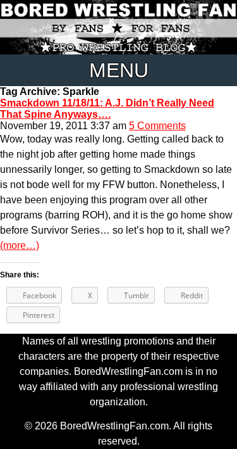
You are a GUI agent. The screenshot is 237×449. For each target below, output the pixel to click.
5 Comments (157, 125)
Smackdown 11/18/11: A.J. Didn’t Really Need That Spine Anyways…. (107, 109)
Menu (119, 70)
